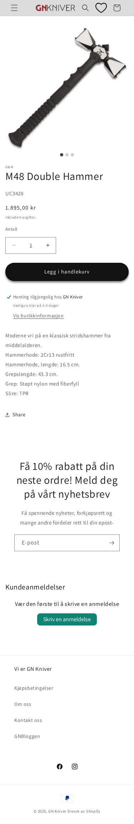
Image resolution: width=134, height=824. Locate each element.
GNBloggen (27, 736)
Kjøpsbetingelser (34, 688)
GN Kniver (57, 811)
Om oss (22, 704)
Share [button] (19, 414)
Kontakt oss (28, 720)
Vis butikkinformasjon (38, 315)
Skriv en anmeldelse (67, 619)
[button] (14, 8)
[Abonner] (111, 542)
